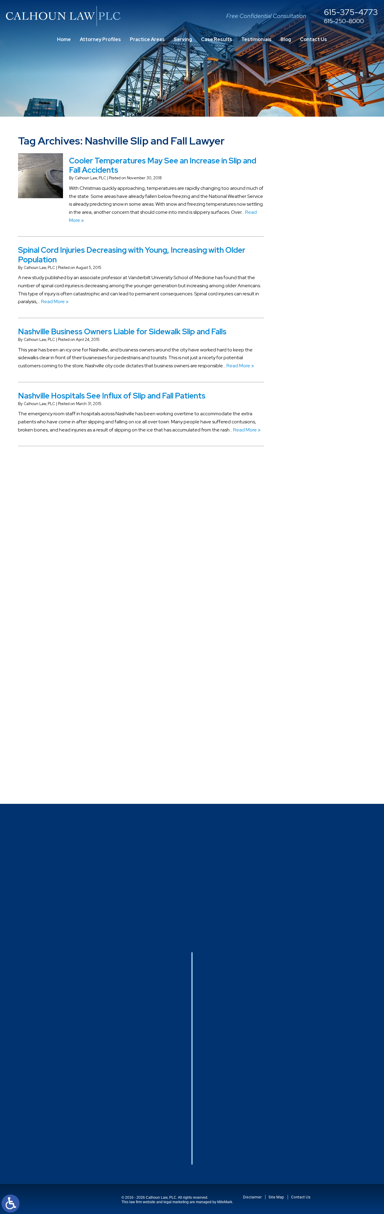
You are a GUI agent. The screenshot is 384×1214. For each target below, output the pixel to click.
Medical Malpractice (309, 500)
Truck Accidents (305, 732)
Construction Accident (312, 335)
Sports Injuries (303, 666)
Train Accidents (304, 709)
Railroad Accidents (308, 610)
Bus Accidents (303, 302)
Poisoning (298, 555)
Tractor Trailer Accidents (314, 688)
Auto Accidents (304, 247)
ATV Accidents (304, 236)
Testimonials (256, 39)
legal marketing (176, 1202)
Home (64, 39)
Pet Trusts (299, 544)
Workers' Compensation (313, 765)
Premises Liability (306, 588)
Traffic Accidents (306, 699)
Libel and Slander (306, 489)
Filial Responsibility (308, 456)
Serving (183, 39)
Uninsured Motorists (309, 743)
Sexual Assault (303, 622)
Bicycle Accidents (307, 269)
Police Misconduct (307, 566)
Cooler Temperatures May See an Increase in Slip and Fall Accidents (162, 165)
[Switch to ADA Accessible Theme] (11, 1204)
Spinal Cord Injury (306, 655)
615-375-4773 (351, 12)
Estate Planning (305, 445)
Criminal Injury (302, 357)
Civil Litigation (303, 324)
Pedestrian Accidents (311, 522)
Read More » (55, 301)
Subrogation (301, 676)
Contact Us (313, 39)
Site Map (276, 1197)
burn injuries (301, 291)
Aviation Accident (307, 258)
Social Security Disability (313, 643)
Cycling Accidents (307, 368)
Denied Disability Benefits (315, 379)
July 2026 (299, 169)
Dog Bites (298, 401)
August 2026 (302, 158)
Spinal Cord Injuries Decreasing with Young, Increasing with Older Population (131, 254)
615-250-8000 (344, 21)
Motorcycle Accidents (311, 511)
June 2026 (300, 180)
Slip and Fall (300, 632)
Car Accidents (303, 313)
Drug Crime (300, 423)
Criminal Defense (306, 346)
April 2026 (299, 202)
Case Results (216, 39)
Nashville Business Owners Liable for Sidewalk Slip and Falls (122, 332)
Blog (285, 39)
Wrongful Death (305, 776)
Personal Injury (303, 533)
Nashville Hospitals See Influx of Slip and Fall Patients (112, 396)
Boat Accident (303, 280)
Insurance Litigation (309, 478)
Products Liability (306, 599)
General (297, 467)
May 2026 (299, 191)
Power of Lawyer (305, 577)
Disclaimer (252, 1197)
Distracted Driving (307, 390)
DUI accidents (302, 434)
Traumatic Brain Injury (310, 720)
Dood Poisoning (305, 412)
